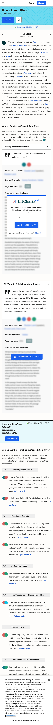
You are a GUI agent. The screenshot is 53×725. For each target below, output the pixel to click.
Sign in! (38, 233)
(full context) (19, 491)
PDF (9, 19)
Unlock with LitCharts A (28, 356)
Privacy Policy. (10, 716)
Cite (28, 186)
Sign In (31, 3)
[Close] (49, 680)
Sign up (41, 3)
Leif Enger (8, 13)
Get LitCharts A (28, 224)
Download (12, 438)
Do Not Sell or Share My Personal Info (25, 720)
